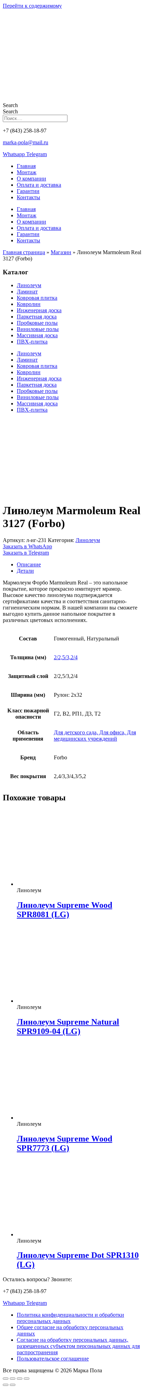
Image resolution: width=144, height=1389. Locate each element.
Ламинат (27, 291)
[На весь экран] (12, 1379)
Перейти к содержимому (32, 6)
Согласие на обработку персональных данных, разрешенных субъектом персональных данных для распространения (78, 1346)
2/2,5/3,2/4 (66, 657)
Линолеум (29, 285)
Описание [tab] (29, 564)
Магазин (61, 252)
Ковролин (29, 304)
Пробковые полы (37, 323)
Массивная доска (37, 335)
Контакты (28, 197)
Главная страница (24, 252)
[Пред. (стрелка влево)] (5, 1385)
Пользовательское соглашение (53, 1359)
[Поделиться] (19, 1379)
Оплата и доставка (39, 185)
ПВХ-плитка (32, 342)
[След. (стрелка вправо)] (12, 1385)
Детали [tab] (25, 571)
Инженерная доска (39, 310)
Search (10, 105)
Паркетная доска (37, 317)
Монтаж (26, 172)
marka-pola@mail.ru (25, 142)
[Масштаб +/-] (5, 1379)
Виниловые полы (38, 329)
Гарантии (28, 191)
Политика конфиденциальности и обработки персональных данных (70, 1318)
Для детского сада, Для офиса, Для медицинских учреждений (95, 735)
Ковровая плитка (37, 298)
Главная (26, 166)
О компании (31, 178)
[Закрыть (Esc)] (26, 1379)
